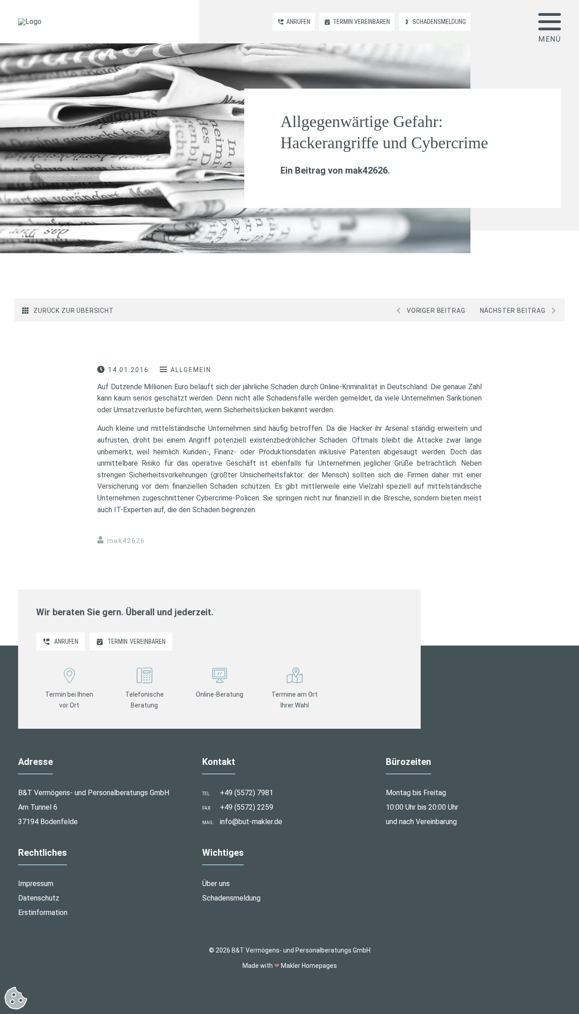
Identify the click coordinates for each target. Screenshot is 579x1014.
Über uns (216, 883)
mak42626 (126, 540)
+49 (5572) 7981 (246, 792)
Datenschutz (38, 898)
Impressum (35, 883)
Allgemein (191, 369)
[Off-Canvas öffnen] (549, 21)
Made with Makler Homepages (289, 965)
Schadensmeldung (231, 898)
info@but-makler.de (251, 821)
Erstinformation (42, 912)
